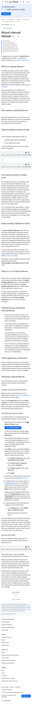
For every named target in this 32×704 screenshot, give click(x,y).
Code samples (5, 657)
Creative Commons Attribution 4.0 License (20, 606)
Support (3, 640)
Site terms (18, 687)
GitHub (3, 652)
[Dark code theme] (26, 152)
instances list (10, 255)
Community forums (6, 637)
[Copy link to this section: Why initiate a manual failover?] (3, 113)
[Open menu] (2, 2)
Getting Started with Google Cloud (10, 655)
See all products (5, 622)
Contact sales (4, 630)
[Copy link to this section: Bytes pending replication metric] (3, 226)
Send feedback (7, 28)
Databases (18, 19)
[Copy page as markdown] (18, 36)
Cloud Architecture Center (8, 660)
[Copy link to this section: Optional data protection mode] (3, 133)
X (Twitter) (4, 675)
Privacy (12, 687)
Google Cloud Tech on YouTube (9, 681)
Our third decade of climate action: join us (13, 692)
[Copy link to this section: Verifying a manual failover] (26, 377)
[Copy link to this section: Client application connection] (29, 358)
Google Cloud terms (7, 689)
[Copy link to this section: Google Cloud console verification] (28, 390)
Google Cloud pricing (6, 624)
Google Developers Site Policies (18, 609)
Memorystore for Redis (16, 10)
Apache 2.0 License (25, 607)
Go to (13, 428)
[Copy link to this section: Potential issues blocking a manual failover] (16, 311)
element (23, 478)
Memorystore (10, 7)
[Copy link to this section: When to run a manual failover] (3, 274)
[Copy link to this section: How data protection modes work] (7, 178)
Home (2, 19)
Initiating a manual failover (22, 60)
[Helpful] (11, 24)
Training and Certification (7, 663)
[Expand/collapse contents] (10, 41)
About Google (4, 687)
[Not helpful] (14, 24)
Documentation (10, 19)
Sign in (28, 2)
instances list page (20, 395)
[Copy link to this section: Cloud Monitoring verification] (25, 414)
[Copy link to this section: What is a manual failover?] (26, 67)
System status (5, 645)
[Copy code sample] (28, 152)
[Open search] (20, 2)
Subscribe (26, 696)
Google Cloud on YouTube (8, 678)
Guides (18, 21)
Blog (2, 670)
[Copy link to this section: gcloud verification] (17, 535)
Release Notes (5, 642)
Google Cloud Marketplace (8, 627)
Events (3, 673)
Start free (6, 14)
